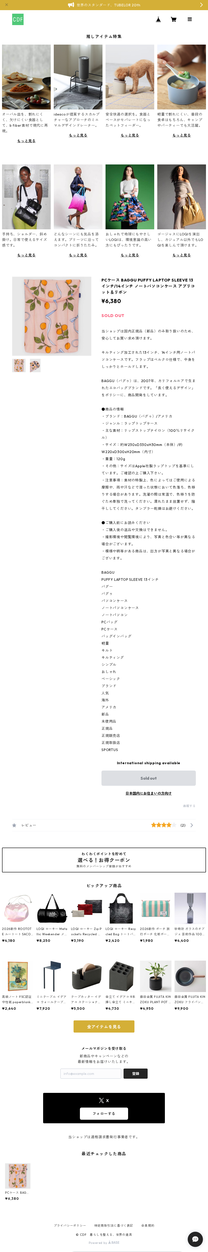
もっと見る (26, 141)
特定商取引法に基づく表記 (113, 1225)
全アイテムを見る (104, 1026)
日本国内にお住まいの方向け (149, 793)
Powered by (98, 1243)
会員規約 (147, 1225)
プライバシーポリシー (70, 1225)
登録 (135, 1073)
